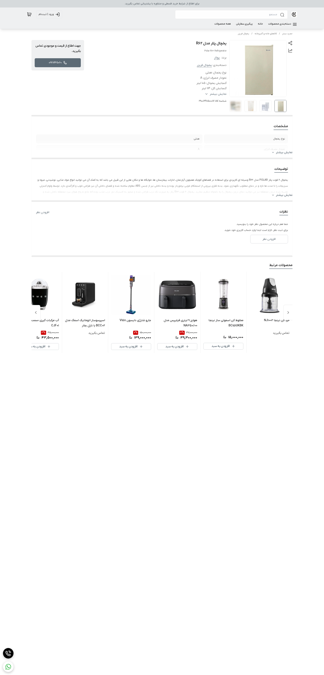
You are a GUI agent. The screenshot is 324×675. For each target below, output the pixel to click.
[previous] (288, 312)
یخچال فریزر (243, 33)
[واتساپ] (8, 667)
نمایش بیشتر (284, 152)
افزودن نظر (42, 212)
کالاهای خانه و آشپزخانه (266, 33)
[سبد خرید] (29, 14)
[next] (35, 312)
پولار (217, 58)
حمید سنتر (287, 33)
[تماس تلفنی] (8, 653)
